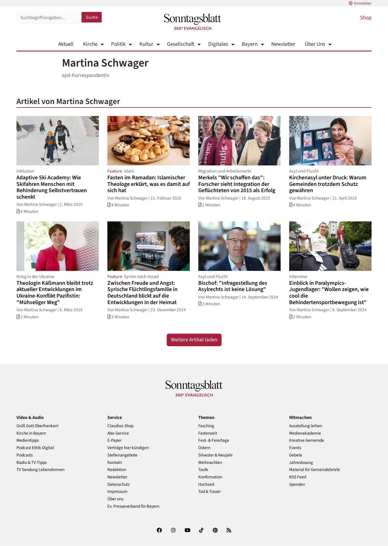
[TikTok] (201, 531)
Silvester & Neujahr (215, 455)
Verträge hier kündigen (128, 448)
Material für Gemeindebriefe (314, 470)
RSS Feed (297, 477)
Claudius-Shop (120, 426)
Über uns (115, 499)
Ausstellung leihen (305, 426)
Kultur (146, 44)
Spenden (297, 484)
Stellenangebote (122, 455)
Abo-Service (118, 433)
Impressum (117, 492)
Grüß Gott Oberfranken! (37, 426)
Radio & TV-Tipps (31, 463)
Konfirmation (210, 477)
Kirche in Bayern (31, 433)
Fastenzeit (207, 433)
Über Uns (315, 44)
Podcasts (24, 455)
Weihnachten (210, 463)
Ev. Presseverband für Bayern (133, 506)
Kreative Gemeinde (306, 440)
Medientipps (27, 440)
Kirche (90, 44)
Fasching (206, 426)
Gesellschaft (180, 44)
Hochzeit (206, 484)
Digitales (218, 44)
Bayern (250, 44)
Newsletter (283, 44)
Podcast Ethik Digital (35, 448)
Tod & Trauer (209, 492)
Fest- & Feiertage (213, 440)
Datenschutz (118, 484)
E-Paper (114, 440)
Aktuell (66, 44)
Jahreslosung (301, 463)
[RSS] (229, 531)
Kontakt (114, 463)
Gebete (295, 455)
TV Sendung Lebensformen (40, 470)
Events (295, 448)
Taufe (203, 470)
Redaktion (116, 470)
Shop (366, 18)
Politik (118, 44)
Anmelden (363, 3)
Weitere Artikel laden (194, 340)
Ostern (204, 448)
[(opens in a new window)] (159, 531)
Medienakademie (305, 433)
